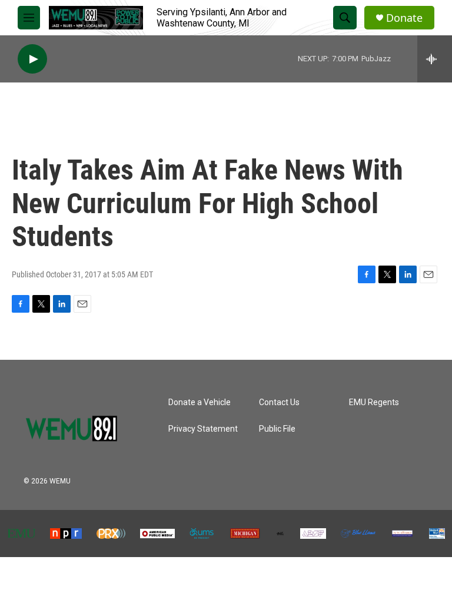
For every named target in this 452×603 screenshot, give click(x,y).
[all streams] (434, 58)
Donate (404, 18)
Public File (277, 429)
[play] (32, 59)
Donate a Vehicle (199, 402)
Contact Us (279, 402)
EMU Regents (374, 402)
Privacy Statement (203, 429)
